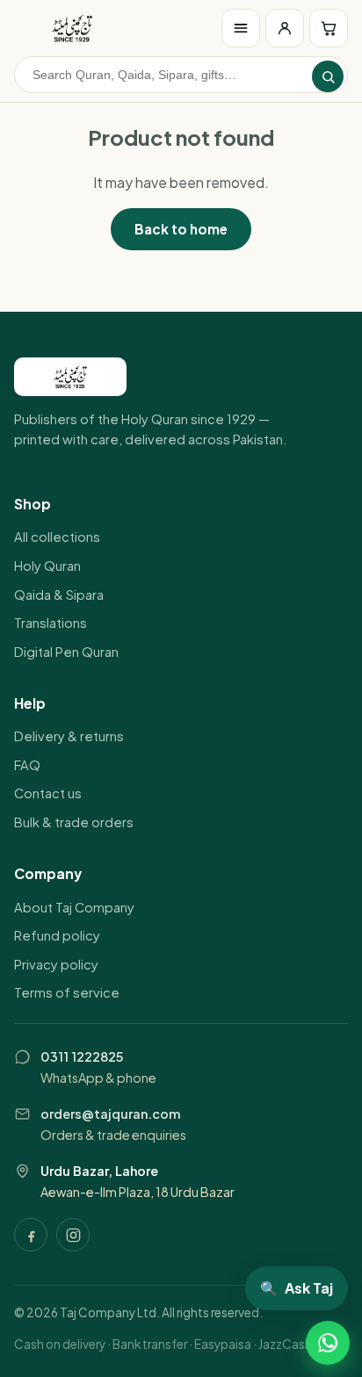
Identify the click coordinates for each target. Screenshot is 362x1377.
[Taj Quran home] (72, 28)
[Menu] (240, 28)
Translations (50, 623)
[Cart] (328, 28)
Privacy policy (56, 964)
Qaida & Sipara (59, 594)
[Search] (328, 76)
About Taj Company (74, 907)
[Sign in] (284, 28)
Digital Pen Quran (66, 652)
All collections (57, 536)
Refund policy (57, 935)
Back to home (181, 228)
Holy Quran (47, 565)
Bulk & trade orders (74, 822)
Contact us (48, 793)
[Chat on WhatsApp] (328, 1343)
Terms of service (66, 992)
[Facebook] (30, 1234)
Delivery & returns (69, 736)
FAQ (27, 765)
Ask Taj (296, 1288)
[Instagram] (73, 1234)
